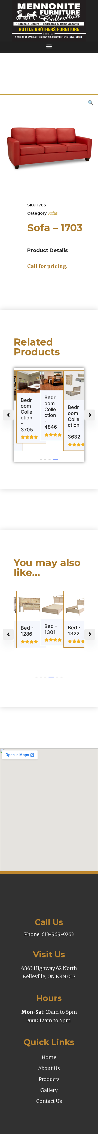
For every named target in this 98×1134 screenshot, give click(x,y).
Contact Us (49, 1101)
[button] (49, 46)
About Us (49, 1068)
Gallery (49, 1090)
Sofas (53, 213)
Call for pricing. (47, 266)
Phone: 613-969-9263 (49, 934)
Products (49, 1079)
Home (49, 1057)
